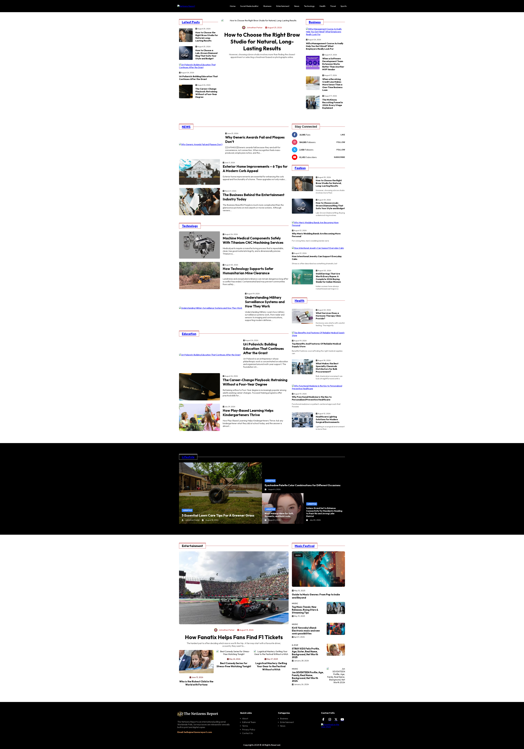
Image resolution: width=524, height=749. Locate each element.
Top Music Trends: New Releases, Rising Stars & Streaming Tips (305, 609)
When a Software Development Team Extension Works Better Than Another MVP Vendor (333, 64)
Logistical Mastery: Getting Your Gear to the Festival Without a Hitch (271, 666)
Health (322, 6)
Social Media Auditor (249, 6)
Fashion (300, 168)
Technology (309, 6)
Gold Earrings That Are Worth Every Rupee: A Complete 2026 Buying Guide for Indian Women (328, 277)
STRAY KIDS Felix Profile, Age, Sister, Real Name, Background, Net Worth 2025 (305, 653)
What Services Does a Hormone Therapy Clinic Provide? (328, 316)
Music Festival (305, 546)
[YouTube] (342, 719)
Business (267, 6)
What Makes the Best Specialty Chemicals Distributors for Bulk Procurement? (327, 367)
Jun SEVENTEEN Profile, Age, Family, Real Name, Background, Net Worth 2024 (308, 676)
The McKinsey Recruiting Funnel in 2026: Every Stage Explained (332, 103)
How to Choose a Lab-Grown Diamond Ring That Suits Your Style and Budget (206, 54)
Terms (245, 725)
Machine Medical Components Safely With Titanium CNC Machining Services (253, 240)
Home (233, 6)
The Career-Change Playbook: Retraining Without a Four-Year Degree (206, 92)
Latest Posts (191, 22)
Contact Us (247, 733)
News (296, 6)
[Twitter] (336, 719)
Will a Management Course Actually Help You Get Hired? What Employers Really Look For (324, 46)
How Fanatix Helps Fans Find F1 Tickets (234, 637)
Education (189, 334)
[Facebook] (323, 719)
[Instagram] (329, 719)
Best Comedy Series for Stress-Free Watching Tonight (234, 665)
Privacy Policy (248, 729)
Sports (344, 6)
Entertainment (282, 6)
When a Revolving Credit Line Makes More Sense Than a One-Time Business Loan (332, 84)
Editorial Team (249, 722)
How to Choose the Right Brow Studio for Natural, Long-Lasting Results (206, 36)
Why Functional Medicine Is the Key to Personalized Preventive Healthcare (312, 398)
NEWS (186, 127)
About (245, 718)
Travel (333, 6)
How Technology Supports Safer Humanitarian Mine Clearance (248, 271)
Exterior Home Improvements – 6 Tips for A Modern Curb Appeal (255, 168)
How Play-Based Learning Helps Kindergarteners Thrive (248, 412)
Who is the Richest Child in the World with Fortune (196, 683)
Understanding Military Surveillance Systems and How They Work (265, 301)
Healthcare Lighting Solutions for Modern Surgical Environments (327, 419)
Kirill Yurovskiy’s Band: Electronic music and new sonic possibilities (306, 630)
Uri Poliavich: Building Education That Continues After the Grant (198, 77)
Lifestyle (188, 457)
